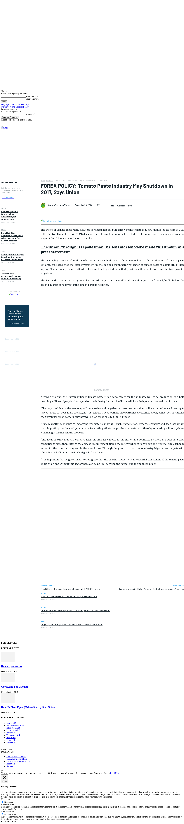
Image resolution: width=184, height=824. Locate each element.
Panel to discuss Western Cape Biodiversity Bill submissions (9, 215)
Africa (3, 208)
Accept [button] (107, 773)
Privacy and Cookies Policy (18, 761)
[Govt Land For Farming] (8, 681)
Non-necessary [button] (7, 812)
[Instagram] (164, 144)
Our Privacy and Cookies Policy (15, 107)
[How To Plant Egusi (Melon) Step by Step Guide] (8, 702)
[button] (181, 123)
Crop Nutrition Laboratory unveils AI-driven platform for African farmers (12, 237)
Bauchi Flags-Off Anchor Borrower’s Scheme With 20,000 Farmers (70, 589)
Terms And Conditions (16, 756)
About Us (10, 764)
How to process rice (11, 666)
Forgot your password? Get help (15, 104)
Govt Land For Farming (14, 686)
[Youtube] (176, 144)
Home (43, 181)
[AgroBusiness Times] (44, 205)
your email (30, 114)
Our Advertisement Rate (16, 759)
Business (49, 181)
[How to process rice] (8, 661)
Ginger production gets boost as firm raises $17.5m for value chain (12, 257)
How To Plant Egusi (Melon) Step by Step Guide (28, 707)
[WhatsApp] (33, 201)
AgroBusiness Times (16, 323)
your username (32, 96)
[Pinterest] (33, 195)
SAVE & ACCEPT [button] (9, 821)
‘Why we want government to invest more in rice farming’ (11, 276)
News (3, 251)
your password (32, 99)
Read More (115, 773)
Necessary (8, 802)
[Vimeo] (172, 144)
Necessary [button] (5, 799)
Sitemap (9, 766)
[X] (168, 144)
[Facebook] (159, 144)
